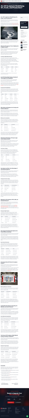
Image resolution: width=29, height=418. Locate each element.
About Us (7, 1)
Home (1, 9)
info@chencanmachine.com (17, 411)
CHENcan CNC (9, 270)
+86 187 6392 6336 (18, 402)
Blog (2, 9)
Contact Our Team (10, 402)
